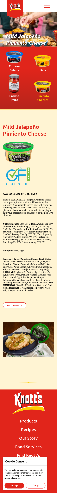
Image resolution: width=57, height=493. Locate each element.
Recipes (28, 429)
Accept (14, 485)
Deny (36, 485)
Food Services (28, 446)
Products (28, 420)
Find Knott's (15, 305)
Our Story (28, 438)
